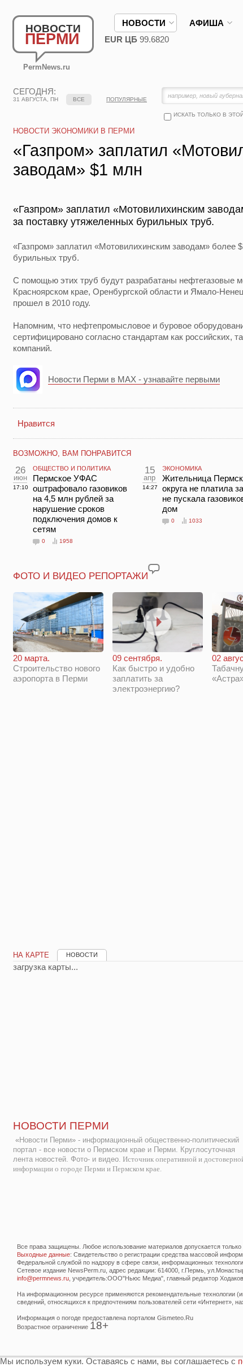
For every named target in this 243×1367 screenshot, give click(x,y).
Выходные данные (43, 1254)
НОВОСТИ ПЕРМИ (61, 1126)
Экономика (182, 468)
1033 (195, 521)
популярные (126, 99)
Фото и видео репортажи (80, 576)
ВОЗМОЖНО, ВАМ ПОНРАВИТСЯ (72, 453)
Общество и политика (72, 468)
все (79, 99)
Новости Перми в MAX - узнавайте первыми (134, 379)
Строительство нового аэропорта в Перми (56, 668)
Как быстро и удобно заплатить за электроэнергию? (153, 673)
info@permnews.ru (43, 1278)
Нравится (36, 423)
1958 (66, 541)
